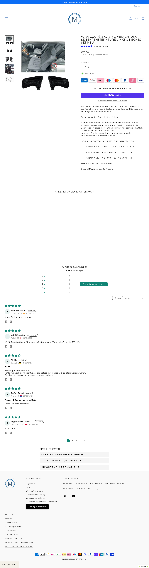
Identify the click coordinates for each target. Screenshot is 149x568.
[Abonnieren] (96, 488)
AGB (28, 487)
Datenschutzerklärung (35, 495)
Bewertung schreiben (93, 284)
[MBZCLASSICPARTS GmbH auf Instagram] (64, 496)
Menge (85, 63)
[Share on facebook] (6, 321)
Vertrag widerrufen (37, 507)
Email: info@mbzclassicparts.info (19, 546)
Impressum (31, 484)
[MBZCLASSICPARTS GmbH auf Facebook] (69, 496)
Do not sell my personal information (41, 502)
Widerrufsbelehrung (34, 491)
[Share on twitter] (10, 321)
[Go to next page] (85, 440)
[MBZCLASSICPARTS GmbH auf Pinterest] (73, 496)
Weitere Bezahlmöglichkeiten (112, 101)
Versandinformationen (35, 498)
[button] (87, 46)
